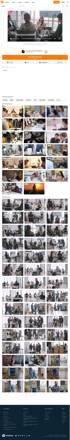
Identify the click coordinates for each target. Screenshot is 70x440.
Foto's (13, 2)
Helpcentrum (47, 412)
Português (63, 416)
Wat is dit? (14, 67)
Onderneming (6, 418)
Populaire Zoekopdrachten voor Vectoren (30, 418)
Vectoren (7, 2)
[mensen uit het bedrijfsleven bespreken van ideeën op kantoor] (12, 150)
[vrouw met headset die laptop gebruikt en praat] (57, 176)
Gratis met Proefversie (34, 57)
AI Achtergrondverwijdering (9, 427)
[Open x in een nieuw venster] (26, 435)
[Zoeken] (62, 6)
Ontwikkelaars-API (7, 422)
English (63, 412)
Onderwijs (5, 420)
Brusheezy (5, 412)
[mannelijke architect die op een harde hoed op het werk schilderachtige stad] (34, 188)
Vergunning (25, 412)
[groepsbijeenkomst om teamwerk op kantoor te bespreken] (57, 137)
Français (63, 420)
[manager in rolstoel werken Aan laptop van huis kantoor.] (35, 373)
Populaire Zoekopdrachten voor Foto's (30, 422)
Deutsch (63, 418)
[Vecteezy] (2, 2)
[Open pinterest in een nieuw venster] (22, 435)
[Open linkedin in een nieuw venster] (20, 435)
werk (35, 100)
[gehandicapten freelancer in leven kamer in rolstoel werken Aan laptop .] (57, 386)
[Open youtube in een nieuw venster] (29, 435)
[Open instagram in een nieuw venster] (18, 435)
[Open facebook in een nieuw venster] (16, 435)
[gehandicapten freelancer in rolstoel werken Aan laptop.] (12, 386)
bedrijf (11, 100)
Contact (46, 414)
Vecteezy (5, 414)
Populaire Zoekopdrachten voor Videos (30, 425)
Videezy (5, 416)
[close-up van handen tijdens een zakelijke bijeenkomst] (35, 150)
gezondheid (42, 100)
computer (28, 100)
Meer (33, 2)
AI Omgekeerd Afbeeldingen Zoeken (8, 424)
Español (63, 414)
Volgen (45, 52)
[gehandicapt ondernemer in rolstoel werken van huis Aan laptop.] (57, 373)
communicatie (19, 100)
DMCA (24, 414)
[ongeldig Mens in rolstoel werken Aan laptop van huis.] (35, 386)
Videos (20, 2)
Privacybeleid (55, 436)
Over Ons (46, 416)
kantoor (59, 100)
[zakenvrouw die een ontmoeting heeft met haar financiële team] (57, 150)
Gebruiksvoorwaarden (47, 436)
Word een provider (46, 418)
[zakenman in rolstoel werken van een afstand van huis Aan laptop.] (12, 373)
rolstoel (5, 100)
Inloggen (62, 2)
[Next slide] (64, 100)
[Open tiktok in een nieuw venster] (24, 435)
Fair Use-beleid (63, 436)
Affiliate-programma (27, 416)
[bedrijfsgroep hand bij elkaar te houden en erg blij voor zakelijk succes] (34, 137)
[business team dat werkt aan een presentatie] (57, 111)
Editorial (27, 2)
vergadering (51, 100)
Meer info (5, 70)
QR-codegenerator (7, 429)
